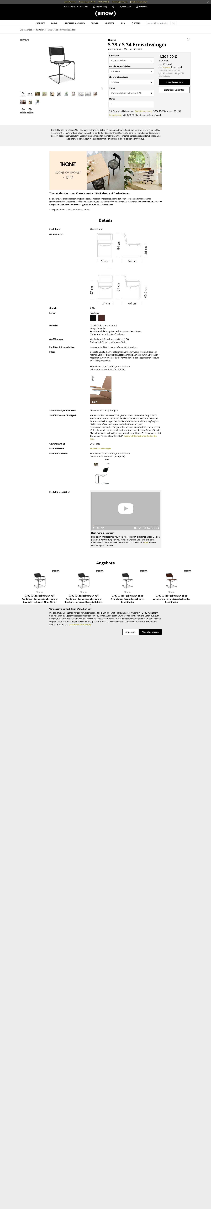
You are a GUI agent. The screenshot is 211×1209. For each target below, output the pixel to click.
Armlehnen (114, 55)
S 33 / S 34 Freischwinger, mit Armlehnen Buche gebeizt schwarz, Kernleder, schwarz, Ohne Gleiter (40, 598)
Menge (112, 99)
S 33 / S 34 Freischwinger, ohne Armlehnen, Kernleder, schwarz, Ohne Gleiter (127, 598)
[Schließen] (208, 2)
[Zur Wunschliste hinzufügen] (188, 39)
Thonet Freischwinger (100, 448)
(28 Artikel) (65, 30)
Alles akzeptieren (150, 632)
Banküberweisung (143, 111)
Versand (166, 67)
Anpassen (130, 632)
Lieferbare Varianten (174, 89)
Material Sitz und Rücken (119, 66)
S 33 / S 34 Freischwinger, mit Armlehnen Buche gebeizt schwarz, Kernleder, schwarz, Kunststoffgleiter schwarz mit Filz (83, 600)
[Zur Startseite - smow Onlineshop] (105, 14)
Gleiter (112, 88)
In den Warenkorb (174, 82)
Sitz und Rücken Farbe (118, 77)
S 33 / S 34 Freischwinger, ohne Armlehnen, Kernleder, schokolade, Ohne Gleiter (171, 598)
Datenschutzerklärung (80, 624)
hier (146, 542)
